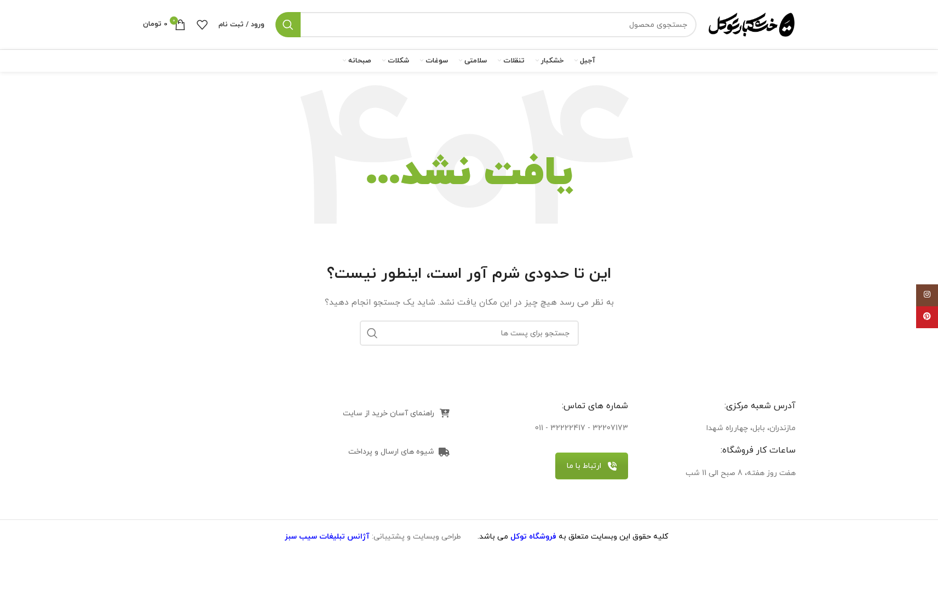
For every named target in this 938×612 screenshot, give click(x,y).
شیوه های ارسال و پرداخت (391, 452)
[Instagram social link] (927, 295)
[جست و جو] (288, 24)
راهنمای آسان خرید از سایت (388, 413)
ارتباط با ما (584, 466)
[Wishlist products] (202, 25)
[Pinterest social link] (927, 317)
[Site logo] (751, 24)
